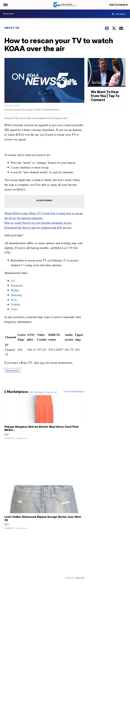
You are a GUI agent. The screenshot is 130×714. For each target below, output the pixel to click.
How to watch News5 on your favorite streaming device (38, 223)
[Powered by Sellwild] (79, 578)
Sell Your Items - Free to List (43, 392)
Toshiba (15, 304)
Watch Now (117, 4)
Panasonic (17, 285)
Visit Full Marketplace (74, 392)
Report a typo (12, 370)
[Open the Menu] (5, 5)
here (42, 363)
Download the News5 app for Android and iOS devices (38, 227)
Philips (15, 290)
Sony (14, 300)
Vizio (14, 309)
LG (13, 281)
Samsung (16, 295)
